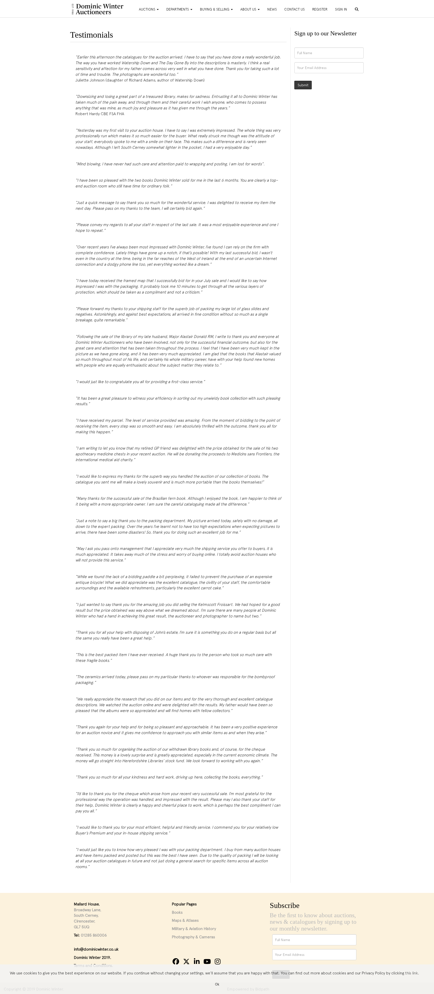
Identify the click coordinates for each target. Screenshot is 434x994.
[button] (357, 10)
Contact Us (294, 9)
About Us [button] (248, 9)
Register (320, 9)
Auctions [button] (147, 9)
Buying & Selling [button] (215, 9)
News (272, 9)
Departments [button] (178, 9)
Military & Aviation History (194, 928)
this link (411, 972)
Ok (217, 984)
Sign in (341, 9)
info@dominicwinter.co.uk (96, 949)
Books (177, 912)
